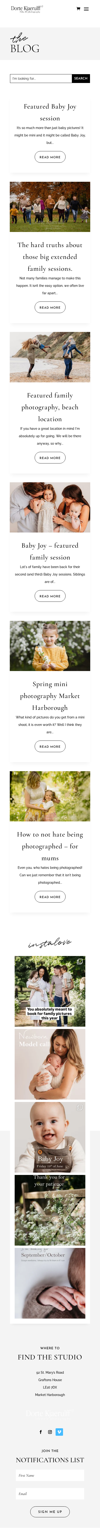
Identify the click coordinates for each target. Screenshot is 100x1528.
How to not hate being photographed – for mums (50, 846)
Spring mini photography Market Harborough (50, 696)
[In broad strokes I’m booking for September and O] (50, 1283)
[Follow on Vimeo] (59, 1432)
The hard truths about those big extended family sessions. (50, 257)
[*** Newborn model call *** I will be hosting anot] (50, 1064)
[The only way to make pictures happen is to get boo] (50, 991)
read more (50, 157)
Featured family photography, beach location (50, 407)
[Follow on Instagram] (50, 1432)
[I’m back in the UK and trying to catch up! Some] (50, 1210)
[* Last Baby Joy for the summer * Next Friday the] (50, 1137)
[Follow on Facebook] (40, 1432)
